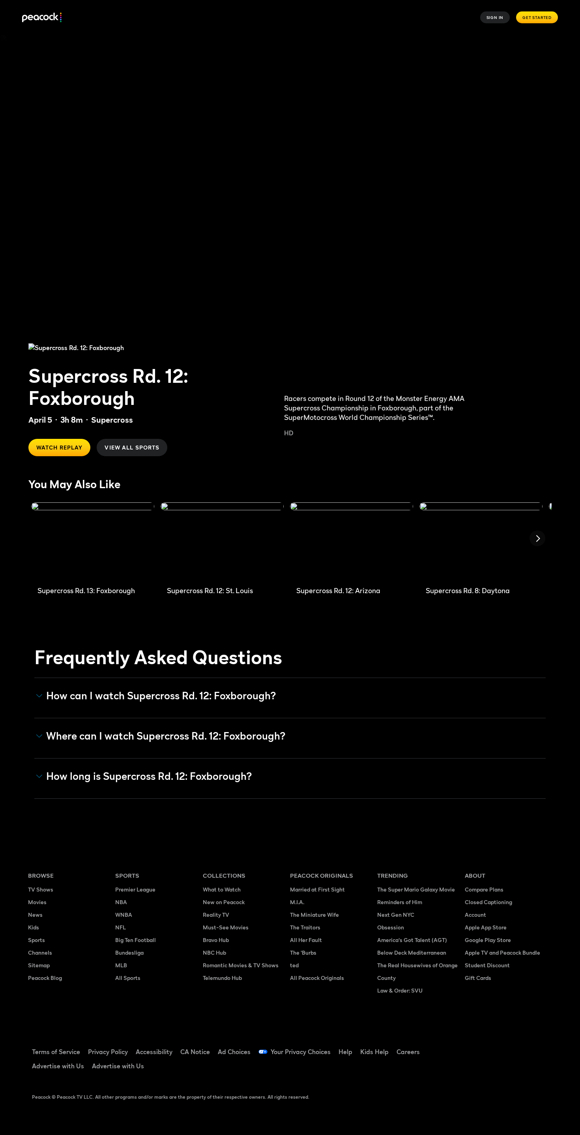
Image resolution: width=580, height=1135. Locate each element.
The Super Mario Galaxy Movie (416, 889)
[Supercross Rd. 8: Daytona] (481, 541)
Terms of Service (56, 1052)
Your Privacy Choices (301, 1052)
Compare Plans (484, 889)
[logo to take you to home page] (42, 17)
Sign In (495, 17)
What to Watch (222, 889)
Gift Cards (478, 977)
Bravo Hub (216, 939)
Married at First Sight (317, 889)
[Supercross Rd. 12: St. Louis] (222, 541)
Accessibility (154, 1052)
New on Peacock (224, 902)
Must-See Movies (226, 927)
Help (345, 1052)
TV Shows (40, 889)
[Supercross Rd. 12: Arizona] (351, 541)
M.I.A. (297, 902)
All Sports (127, 977)
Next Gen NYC (395, 914)
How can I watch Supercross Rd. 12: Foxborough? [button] (161, 696)
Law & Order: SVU (400, 990)
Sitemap (39, 965)
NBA (121, 902)
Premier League (135, 889)
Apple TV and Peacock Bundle (502, 952)
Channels (40, 952)
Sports (36, 939)
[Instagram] (537, 1046)
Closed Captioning (488, 902)
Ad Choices (234, 1052)
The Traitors (305, 927)
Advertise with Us (58, 1066)
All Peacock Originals (317, 977)
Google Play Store (488, 939)
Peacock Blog (45, 977)
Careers (408, 1052)
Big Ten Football (135, 939)
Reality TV (216, 914)
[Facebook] (475, 1046)
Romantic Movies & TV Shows (241, 965)
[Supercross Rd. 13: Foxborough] (92, 541)
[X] (475, 1069)
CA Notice (195, 1052)
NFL (120, 927)
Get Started (537, 17)
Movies (37, 902)
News (35, 914)
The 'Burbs (303, 952)
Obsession (390, 927)
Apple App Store (486, 927)
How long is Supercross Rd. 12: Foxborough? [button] (149, 776)
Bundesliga (129, 952)
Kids (33, 927)
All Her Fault (306, 939)
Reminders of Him (399, 902)
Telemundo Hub (222, 977)
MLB (121, 965)
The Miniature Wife (314, 914)
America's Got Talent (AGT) (412, 939)
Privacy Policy (108, 1052)
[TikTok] (496, 1046)
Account (475, 914)
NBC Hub (214, 952)
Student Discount (487, 965)
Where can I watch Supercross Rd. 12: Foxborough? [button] (166, 736)
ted (294, 965)
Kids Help (374, 1052)
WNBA (123, 914)
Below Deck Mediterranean (411, 952)
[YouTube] (516, 1046)
